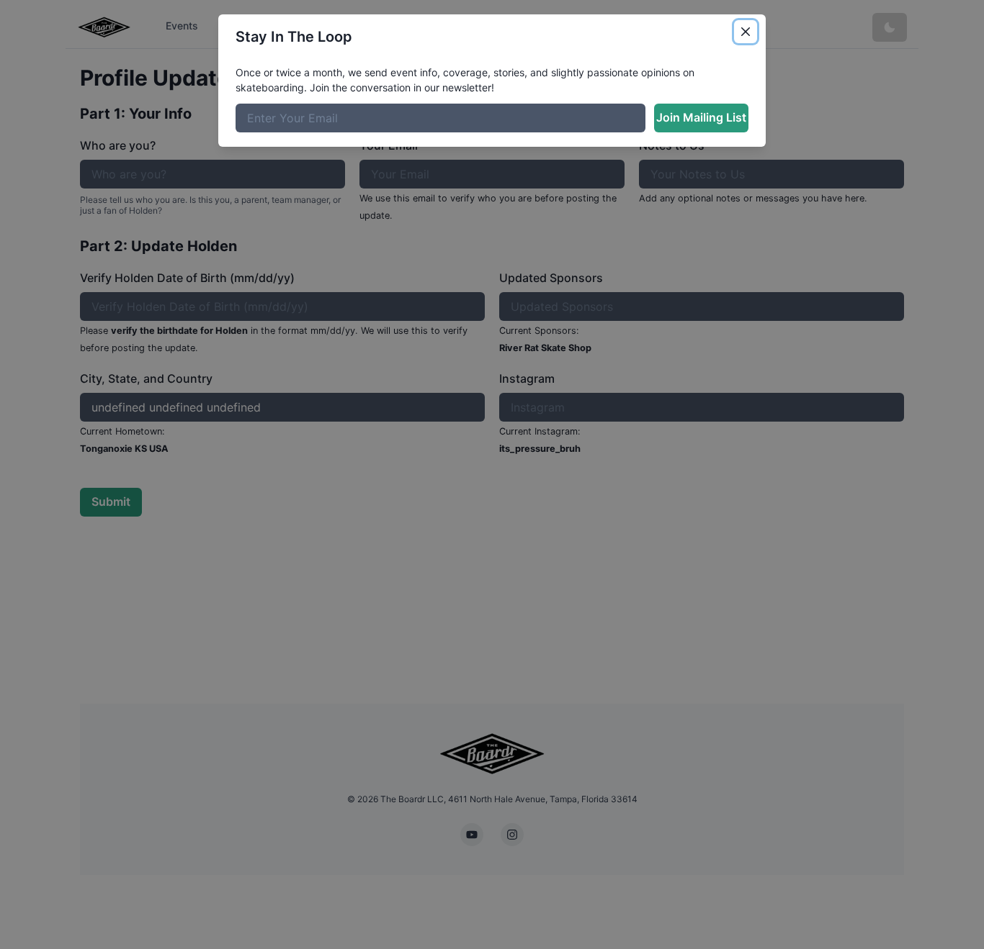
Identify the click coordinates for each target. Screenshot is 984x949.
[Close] (745, 31)
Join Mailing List (701, 117)
